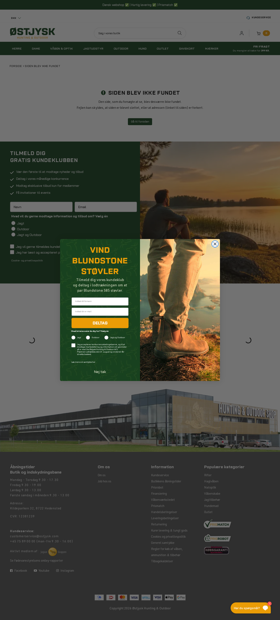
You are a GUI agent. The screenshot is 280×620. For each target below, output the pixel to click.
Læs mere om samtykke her (83, 362)
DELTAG (100, 323)
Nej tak (100, 371)
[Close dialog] (215, 244)
